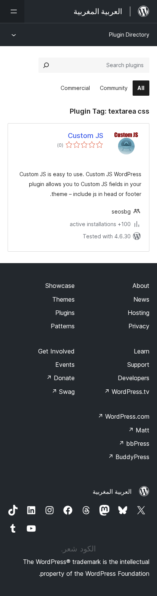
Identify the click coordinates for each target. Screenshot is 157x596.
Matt (138, 430)
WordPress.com (123, 416)
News (141, 299)
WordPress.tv (126, 391)
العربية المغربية (112, 491)
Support (138, 364)
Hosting (138, 312)
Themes (63, 299)
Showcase (60, 285)
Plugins (65, 312)
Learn (141, 351)
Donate (60, 378)
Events (65, 364)
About (141, 285)
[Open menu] (12, 11)
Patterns (63, 326)
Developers (133, 378)
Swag (63, 391)
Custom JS (85, 136)
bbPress (134, 443)
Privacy (138, 326)
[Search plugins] (46, 65)
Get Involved (56, 351)
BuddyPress (128, 457)
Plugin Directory (129, 34)
